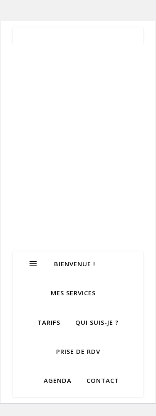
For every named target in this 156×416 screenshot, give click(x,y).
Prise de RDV (78, 351)
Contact (103, 380)
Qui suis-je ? (97, 322)
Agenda (58, 380)
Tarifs (48, 322)
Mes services (73, 293)
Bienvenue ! (74, 264)
